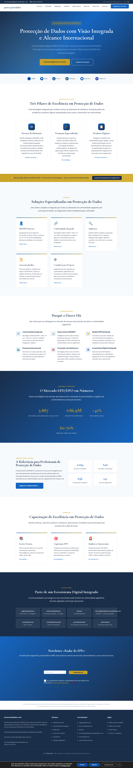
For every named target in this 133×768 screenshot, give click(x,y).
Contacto (105, 6)
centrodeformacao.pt (54, 622)
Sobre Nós (95, 6)
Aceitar (82, 765)
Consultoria (56, 737)
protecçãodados (12, 7)
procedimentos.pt (79, 622)
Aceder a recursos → (101, 157)
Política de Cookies (115, 726)
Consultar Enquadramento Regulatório (107, 178)
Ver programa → (59, 559)
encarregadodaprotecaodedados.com (108, 611)
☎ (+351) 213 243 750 (36, 2)
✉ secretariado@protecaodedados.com (16, 2)
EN (128, 2)
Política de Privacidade (116, 723)
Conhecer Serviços (82, 62)
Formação (48, 6)
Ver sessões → (23, 559)
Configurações (109, 765)
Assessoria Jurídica (59, 733)
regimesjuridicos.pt (27, 611)
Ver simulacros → (94, 559)
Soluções (67, 6)
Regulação (57, 6)
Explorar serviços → (31, 157)
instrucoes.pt (105, 622)
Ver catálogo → (66, 160)
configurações (65, 766)
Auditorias (56, 730)
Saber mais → (23, 244)
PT (125, 2)
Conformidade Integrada (60, 726)
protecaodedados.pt (54, 611)
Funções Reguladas (59, 740)
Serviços (39, 6)
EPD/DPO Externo (58, 723)
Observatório (76, 6)
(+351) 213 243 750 (9, 745)
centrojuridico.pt (28, 622)
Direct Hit (50, 753)
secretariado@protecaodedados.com (16, 742)
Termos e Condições (115, 733)
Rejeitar (94, 765)
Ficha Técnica (113, 730)
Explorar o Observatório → (30, 486)
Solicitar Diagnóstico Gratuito (54, 62)
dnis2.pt (79, 611)
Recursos (87, 6)
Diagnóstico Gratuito (119, 6)
